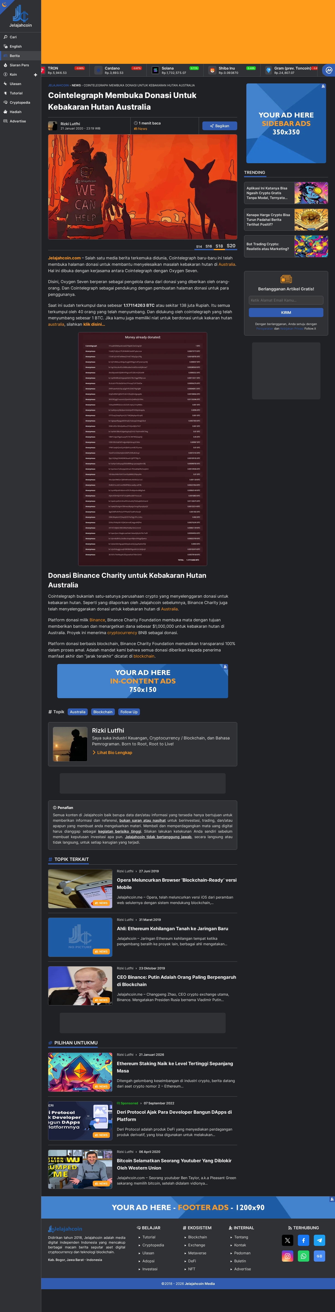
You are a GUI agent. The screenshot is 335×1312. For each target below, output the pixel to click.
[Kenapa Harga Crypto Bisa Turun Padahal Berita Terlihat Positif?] (311, 219)
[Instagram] (287, 1256)
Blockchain (103, 712)
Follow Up (129, 712)
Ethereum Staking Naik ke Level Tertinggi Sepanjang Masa (175, 1067)
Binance (97, 619)
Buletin (240, 1261)
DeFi (192, 1261)
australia (56, 324)
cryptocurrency (122, 632)
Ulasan (148, 1253)
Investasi (149, 1269)
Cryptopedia (153, 1245)
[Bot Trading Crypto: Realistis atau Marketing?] (311, 246)
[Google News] (319, 1256)
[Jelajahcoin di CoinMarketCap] (328, 70)
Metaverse (197, 1253)
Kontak (240, 1245)
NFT (191, 1269)
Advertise (242, 1269)
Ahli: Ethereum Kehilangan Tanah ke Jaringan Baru (172, 928)
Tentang (241, 1237)
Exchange (196, 1245)
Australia (227, 264)
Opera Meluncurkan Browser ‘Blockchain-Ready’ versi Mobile (177, 883)
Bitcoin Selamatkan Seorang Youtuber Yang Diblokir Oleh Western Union (174, 1164)
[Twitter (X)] (287, 1240)
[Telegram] (319, 1240)
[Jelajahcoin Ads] (142, 681)
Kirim (286, 312)
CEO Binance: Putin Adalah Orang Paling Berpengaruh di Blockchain (176, 980)
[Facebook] (303, 1240)
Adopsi (148, 1261)
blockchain (144, 656)
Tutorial (148, 1237)
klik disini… (94, 324)
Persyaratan (264, 328)
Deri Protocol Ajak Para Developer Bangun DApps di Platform (174, 1115)
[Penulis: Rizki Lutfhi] (52, 125)
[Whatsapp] (303, 1256)
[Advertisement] (178, 32)
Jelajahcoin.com (64, 258)
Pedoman (242, 1253)
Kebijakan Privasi (292, 328)
